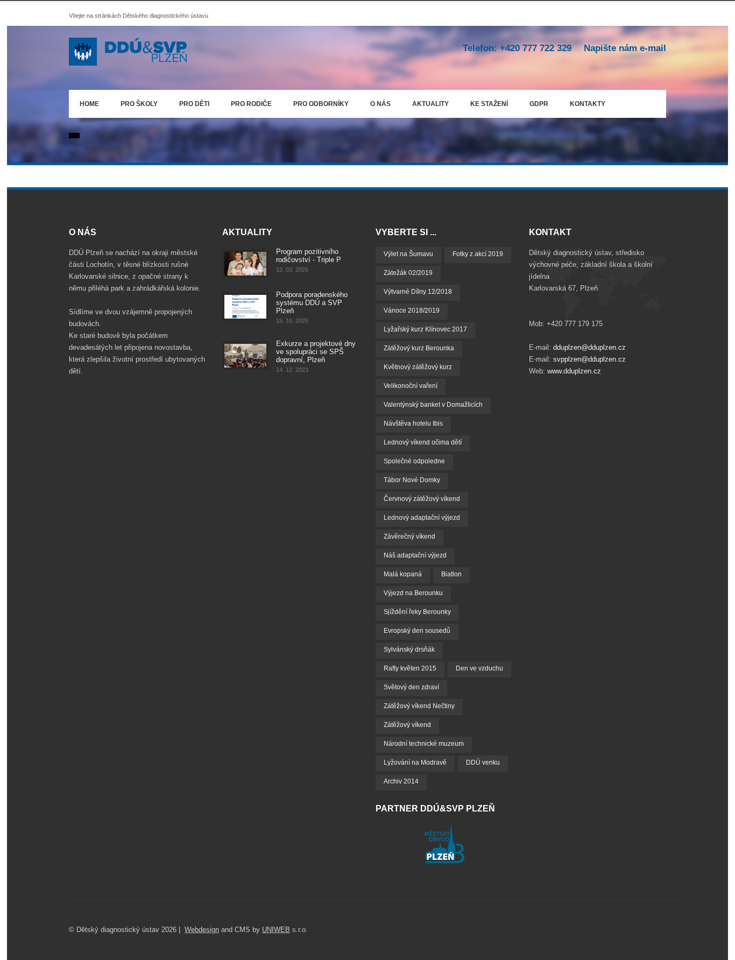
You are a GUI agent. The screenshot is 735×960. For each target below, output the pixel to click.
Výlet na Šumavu (408, 254)
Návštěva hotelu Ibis (413, 423)
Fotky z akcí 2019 (478, 254)
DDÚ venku (483, 762)
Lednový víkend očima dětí (423, 442)
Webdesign (202, 930)
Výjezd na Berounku (413, 593)
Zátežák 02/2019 (408, 273)
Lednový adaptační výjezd (422, 517)
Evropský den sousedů (417, 630)
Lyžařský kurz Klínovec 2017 (425, 329)
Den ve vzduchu (479, 668)
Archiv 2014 (401, 781)
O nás (375, 102)
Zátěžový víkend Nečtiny (419, 706)
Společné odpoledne (414, 461)
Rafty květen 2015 (410, 668)
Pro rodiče (246, 102)
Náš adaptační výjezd (415, 555)
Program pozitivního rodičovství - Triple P (308, 256)
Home (89, 104)
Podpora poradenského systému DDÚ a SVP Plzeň (312, 303)
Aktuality (430, 104)
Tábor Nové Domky (412, 480)
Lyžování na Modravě (415, 762)
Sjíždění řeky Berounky (417, 612)
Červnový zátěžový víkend (422, 499)
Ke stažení (489, 104)
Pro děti (194, 104)
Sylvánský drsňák (409, 649)
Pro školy (139, 104)
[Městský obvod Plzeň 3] (444, 861)
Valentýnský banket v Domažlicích (433, 404)
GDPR (538, 104)
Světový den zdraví (411, 687)
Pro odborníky (321, 104)
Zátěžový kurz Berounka (419, 348)
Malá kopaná (403, 574)
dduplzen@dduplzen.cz (589, 347)
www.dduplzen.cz (574, 371)
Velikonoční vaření (410, 386)
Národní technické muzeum (424, 743)
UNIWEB (276, 930)
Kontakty (587, 104)
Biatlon (451, 574)
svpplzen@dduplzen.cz (589, 359)
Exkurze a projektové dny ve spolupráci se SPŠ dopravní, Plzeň (316, 352)
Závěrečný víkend (409, 536)
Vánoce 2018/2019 (412, 310)
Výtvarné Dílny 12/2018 (418, 291)
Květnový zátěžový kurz (418, 367)
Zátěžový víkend (407, 725)
